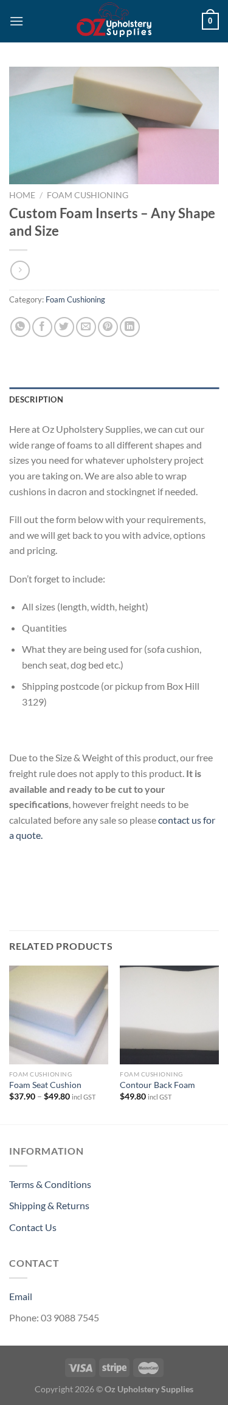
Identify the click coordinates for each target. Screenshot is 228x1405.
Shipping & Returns (49, 1205)
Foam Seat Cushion (45, 1085)
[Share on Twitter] (64, 327)
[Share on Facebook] (42, 327)
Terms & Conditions (50, 1184)
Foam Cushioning (87, 195)
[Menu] (16, 21)
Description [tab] (36, 399)
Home (22, 195)
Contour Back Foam (157, 1085)
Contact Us (33, 1227)
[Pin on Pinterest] (108, 327)
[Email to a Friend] (86, 327)
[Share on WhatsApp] (20, 327)
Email (20, 1296)
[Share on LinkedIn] (130, 327)
